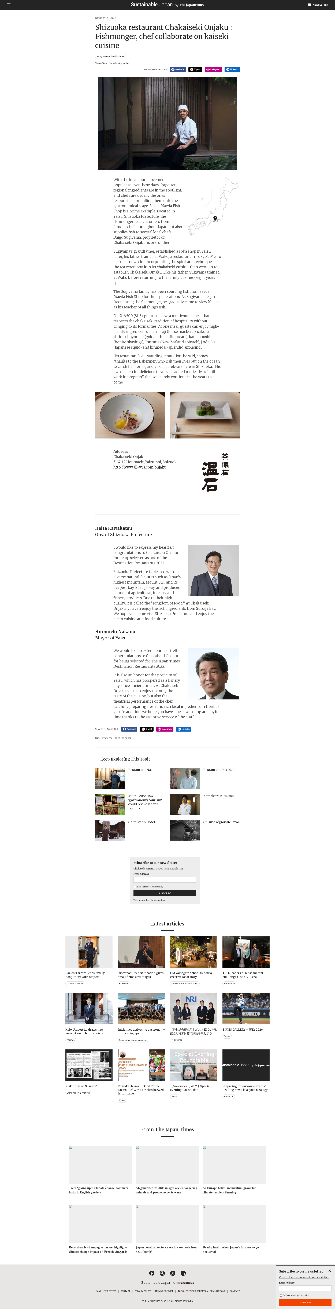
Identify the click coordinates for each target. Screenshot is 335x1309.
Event (174, 1096)
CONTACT (125, 1291)
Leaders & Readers (75, 983)
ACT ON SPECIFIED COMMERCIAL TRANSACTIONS (201, 1291)
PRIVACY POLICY (143, 1291)
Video (122, 1100)
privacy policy (157, 887)
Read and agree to (150, 887)
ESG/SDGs (124, 983)
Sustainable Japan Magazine (133, 1040)
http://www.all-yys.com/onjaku (139, 467)
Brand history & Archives (78, 1093)
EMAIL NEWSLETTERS (105, 1291)
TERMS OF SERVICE (164, 1291)
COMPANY (235, 1291)
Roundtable (229, 983)
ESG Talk (71, 1040)
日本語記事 (177, 1040)
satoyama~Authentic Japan (110, 56)
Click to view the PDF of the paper (113, 738)
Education (228, 1096)
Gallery (227, 1036)
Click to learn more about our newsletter (158, 868)
